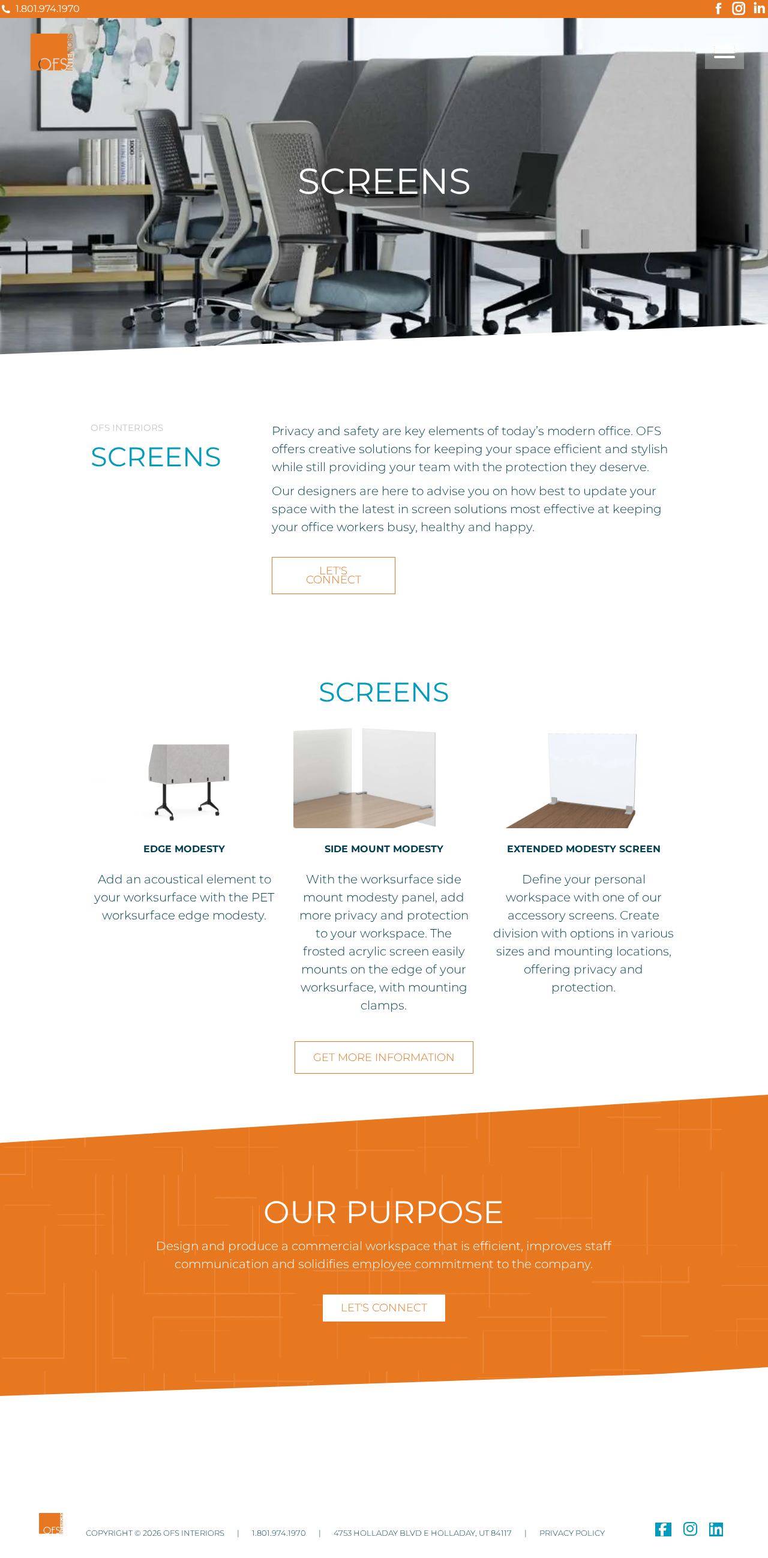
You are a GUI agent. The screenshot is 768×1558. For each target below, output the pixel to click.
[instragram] (690, 1531)
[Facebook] (663, 1531)
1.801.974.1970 (48, 8)
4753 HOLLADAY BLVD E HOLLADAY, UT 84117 (422, 1533)
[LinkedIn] (716, 1531)
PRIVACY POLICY (571, 1533)
